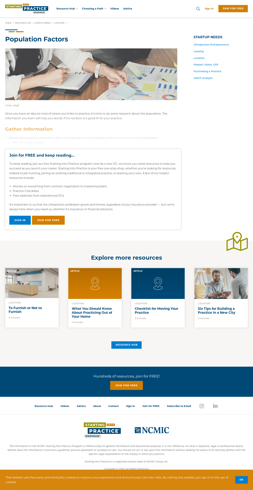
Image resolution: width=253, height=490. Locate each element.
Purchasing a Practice (207, 71)
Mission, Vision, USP (206, 65)
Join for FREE (151, 406)
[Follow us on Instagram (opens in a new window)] (202, 405)
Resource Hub (127, 344)
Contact (113, 406)
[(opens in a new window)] (152, 429)
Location (199, 58)
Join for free (233, 8)
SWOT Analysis (203, 78)
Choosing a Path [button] (92, 8)
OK (242, 479)
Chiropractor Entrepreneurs (211, 45)
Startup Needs (208, 37)
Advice (127, 8)
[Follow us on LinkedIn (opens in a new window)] (215, 405)
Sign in (209, 8)
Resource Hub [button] (65, 8)
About (97, 406)
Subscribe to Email (179, 406)
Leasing (199, 51)
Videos (114, 8)
